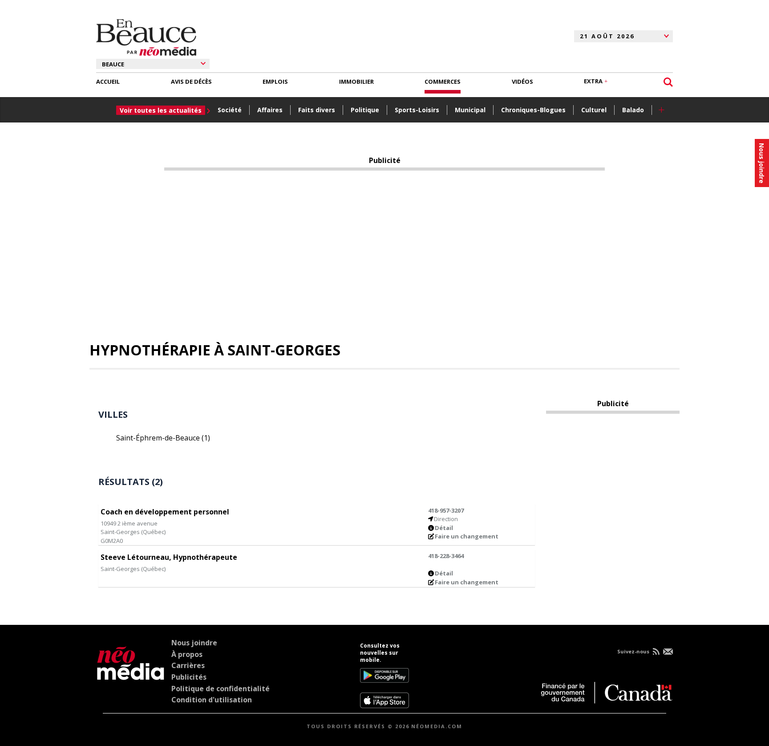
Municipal (470, 110)
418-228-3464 (446, 556)
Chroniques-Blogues (533, 110)
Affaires (270, 110)
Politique (365, 110)
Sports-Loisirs (417, 110)
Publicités (188, 677)
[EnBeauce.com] (130, 675)
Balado (633, 110)
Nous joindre (194, 643)
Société (230, 110)
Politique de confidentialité (220, 688)
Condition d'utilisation (211, 700)
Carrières (188, 665)
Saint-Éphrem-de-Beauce (163, 438)
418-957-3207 (446, 510)
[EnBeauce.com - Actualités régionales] (146, 36)
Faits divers (316, 110)
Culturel (594, 110)
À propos (186, 654)
